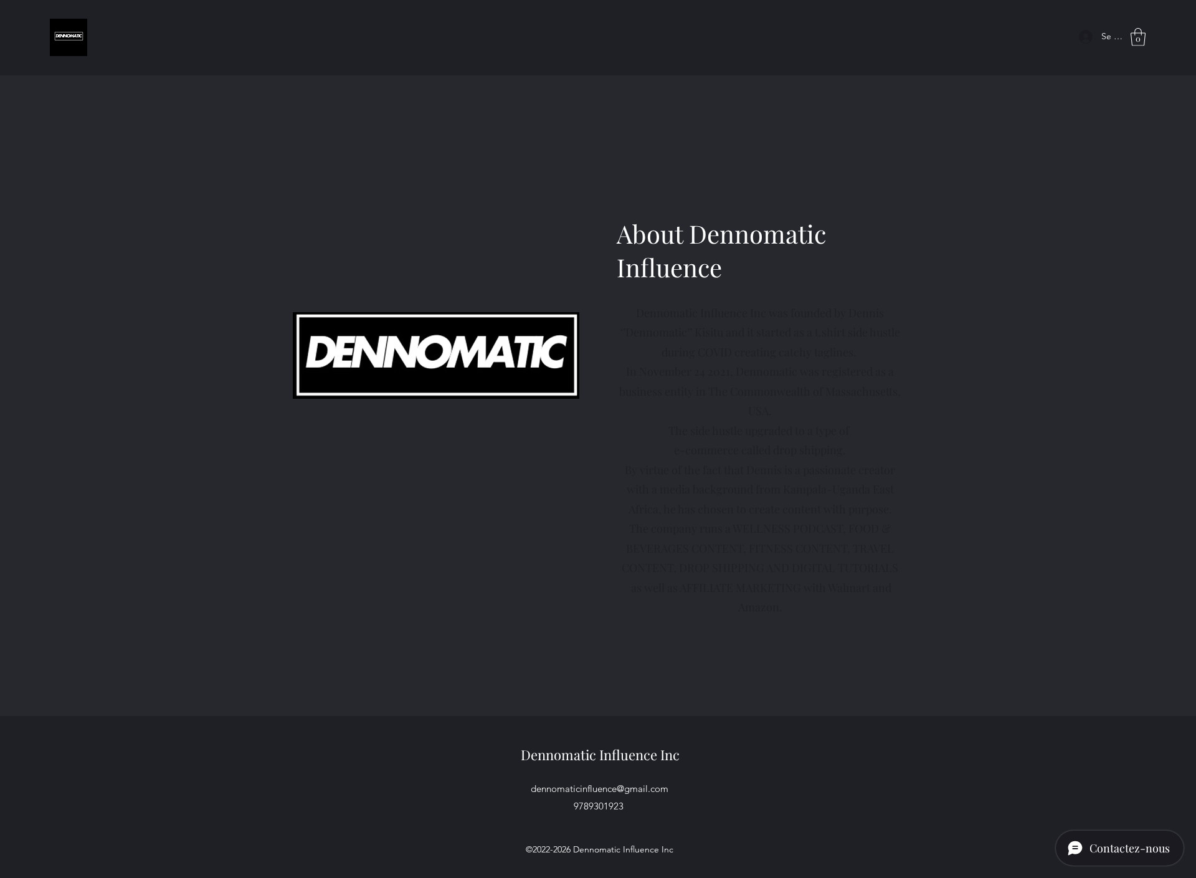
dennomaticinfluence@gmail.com (599, 788)
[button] (1138, 37)
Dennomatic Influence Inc (600, 754)
